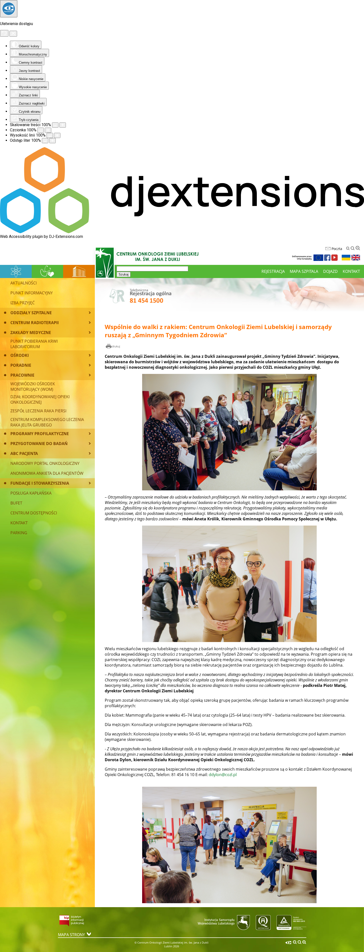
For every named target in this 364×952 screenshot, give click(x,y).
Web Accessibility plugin (21, 236)
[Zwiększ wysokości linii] (57, 135)
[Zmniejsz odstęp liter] (45, 140)
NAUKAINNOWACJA (15, 271)
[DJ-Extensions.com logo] (182, 231)
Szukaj (124, 274)
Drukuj (113, 346)
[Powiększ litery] (358, 248)
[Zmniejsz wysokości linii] (50, 135)
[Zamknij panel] (13, 34)
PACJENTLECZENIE (47, 271)
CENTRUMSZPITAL (79, 271)
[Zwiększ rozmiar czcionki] (48, 130)
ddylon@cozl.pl (223, 774)
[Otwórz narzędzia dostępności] (8, 8)
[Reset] (4, 33)
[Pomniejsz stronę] (55, 125)
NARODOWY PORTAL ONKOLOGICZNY (44, 463)
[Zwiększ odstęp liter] (52, 140)
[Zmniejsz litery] (348, 248)
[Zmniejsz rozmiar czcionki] (40, 130)
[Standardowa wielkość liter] (353, 248)
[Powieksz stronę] (62, 125)
